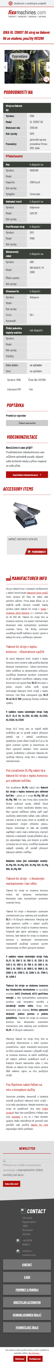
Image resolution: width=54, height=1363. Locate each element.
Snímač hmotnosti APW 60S (23, 539)
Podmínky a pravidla (27, 1289)
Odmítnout (19, 1358)
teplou (43, 608)
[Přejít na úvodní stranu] (27, 14)
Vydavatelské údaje (27, 1327)
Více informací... (34, 1353)
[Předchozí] (5, 67)
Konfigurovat (35, 1358)
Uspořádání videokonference (27, 474)
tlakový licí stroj (39, 1124)
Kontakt (27, 1264)
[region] (27, 67)
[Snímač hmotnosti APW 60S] (27, 517)
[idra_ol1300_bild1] (27, 67)
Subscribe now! (11, 1183)
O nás (27, 1277)
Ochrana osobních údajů (27, 1315)
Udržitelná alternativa (27, 1302)
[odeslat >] (48, 67)
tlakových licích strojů (37, 592)
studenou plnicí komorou (18, 612)
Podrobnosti (39, 551)
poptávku (16, 1116)
